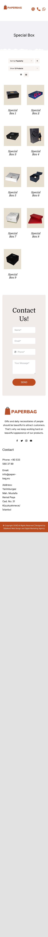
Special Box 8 (35, 235)
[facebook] (17, 441)
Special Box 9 (12, 276)
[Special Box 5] (12, 169)
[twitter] (22, 441)
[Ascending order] (37, 61)
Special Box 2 (35, 112)
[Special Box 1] (12, 87)
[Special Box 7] (12, 210)
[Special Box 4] (35, 128)
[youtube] (31, 441)
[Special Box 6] (35, 169)
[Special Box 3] (12, 128)
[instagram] (26, 441)
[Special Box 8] (35, 210)
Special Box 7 (12, 235)
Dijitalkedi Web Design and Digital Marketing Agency (24, 528)
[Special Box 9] (12, 251)
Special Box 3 (12, 153)
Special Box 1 (12, 112)
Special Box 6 (35, 194)
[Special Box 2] (35, 87)
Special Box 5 (12, 194)
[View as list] (26, 74)
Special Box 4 (35, 153)
